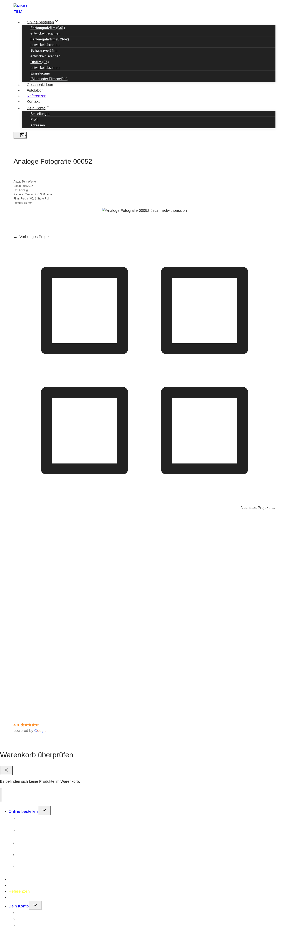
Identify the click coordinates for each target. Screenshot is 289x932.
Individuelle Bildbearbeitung (45, 652)
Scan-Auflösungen (37, 624)
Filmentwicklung (35, 641)
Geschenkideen (40, 85)
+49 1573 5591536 (44, 594)
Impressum (23, 704)
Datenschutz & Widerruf (34, 710)
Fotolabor (35, 90)
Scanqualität (32, 646)
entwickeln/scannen (47, 30)
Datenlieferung (34, 682)
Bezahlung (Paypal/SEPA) (44, 635)
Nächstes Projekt (255, 507)
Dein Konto (18, 906)
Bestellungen (40, 114)
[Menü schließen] (1, 795)
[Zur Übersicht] (144, 500)
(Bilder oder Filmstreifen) (48, 76)
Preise (27, 629)
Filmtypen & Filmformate (42, 618)
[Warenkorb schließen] (6, 770)
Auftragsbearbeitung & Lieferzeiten (51, 676)
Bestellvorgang (34, 671)
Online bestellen (23, 811)
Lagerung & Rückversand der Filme (52, 687)
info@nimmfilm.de (41, 600)
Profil (34, 119)
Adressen (37, 125)
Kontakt (33, 101)
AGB (18, 716)
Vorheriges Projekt (35, 237)
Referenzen (36, 96)
